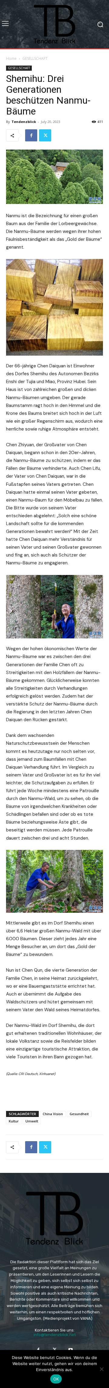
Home (11, 58)
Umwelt (31, 1121)
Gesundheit (79, 1114)
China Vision (53, 1114)
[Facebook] (31, 135)
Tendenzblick (24, 121)
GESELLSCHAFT (35, 58)
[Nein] (101, 1369)
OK (56, 1379)
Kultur (14, 1121)
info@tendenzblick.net (55, 1334)
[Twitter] (45, 135)
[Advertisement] (54, 1092)
